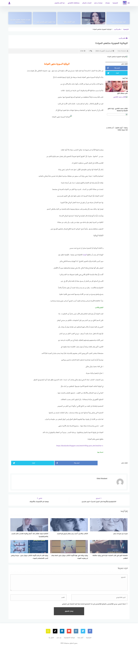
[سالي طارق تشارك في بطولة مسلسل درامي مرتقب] (93, 18)
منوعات (107, 3)
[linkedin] (62, 631)
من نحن (59, 638)
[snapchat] (48, 631)
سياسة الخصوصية (69, 638)
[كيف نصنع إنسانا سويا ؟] (118, 18)
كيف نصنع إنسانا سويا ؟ (118, 22)
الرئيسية (115, 3)
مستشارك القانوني (73, 3)
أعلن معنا (80, 638)
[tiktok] (55, 631)
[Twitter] (83, 631)
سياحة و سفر (98, 3)
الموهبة (85, 255)
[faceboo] (90, 631)
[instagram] (76, 631)
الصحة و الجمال (86, 3)
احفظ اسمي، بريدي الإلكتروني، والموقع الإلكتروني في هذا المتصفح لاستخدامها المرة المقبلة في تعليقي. (94, 604)
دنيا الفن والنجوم (60, 3)
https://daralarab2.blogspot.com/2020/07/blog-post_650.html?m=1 (79, 446)
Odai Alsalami (122, 51)
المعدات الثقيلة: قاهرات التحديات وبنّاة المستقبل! (20, 21)
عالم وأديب (122, 38)
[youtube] (69, 631)
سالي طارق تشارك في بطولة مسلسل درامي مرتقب (93, 21)
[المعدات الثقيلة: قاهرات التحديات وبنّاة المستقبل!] (20, 18)
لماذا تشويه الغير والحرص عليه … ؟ (44, 22)
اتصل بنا (51, 638)
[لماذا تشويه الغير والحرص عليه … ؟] (44, 18)
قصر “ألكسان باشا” (69, 22)
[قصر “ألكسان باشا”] (69, 18)
